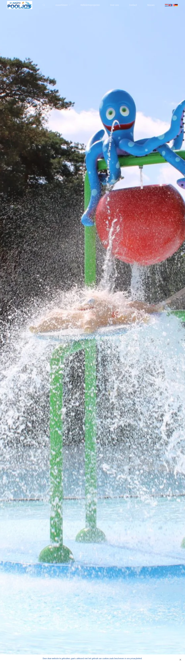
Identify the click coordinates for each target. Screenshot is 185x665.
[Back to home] (19, 5)
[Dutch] (166, 5)
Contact (133, 5)
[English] (169, 5)
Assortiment (61, 5)
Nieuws (151, 5)
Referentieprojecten (90, 5)
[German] (176, 5)
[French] (173, 5)
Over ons (114, 5)
